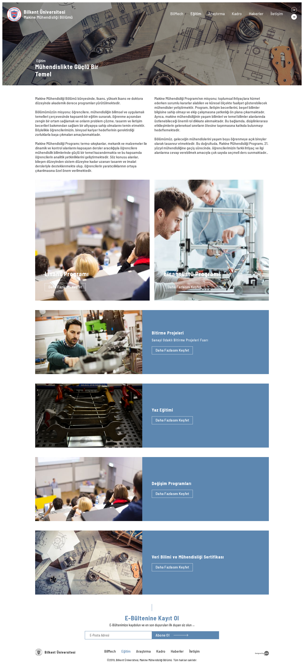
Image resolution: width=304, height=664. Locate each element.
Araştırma (216, 13)
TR (294, 16)
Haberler (256, 13)
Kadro (237, 13)
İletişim (277, 13)
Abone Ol (162, 635)
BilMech (176, 13)
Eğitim (195, 13)
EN (294, 10)
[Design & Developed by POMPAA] (262, 656)
